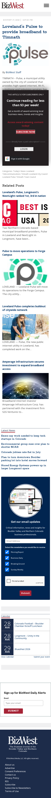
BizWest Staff (13, 72)
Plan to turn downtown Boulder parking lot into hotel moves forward (24, 459)
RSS (7, 781)
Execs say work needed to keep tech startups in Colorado (23, 437)
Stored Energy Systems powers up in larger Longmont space (23, 467)
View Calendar (7, 656)
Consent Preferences (15, 771)
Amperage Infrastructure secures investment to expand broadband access (23, 365)
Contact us (10, 774)
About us (9, 764)
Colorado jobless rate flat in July (21, 452)
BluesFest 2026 (22, 649)
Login (24, 149)
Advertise (10, 768)
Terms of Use (12, 791)
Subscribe (10, 784)
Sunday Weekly (17, 569)
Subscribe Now (25, 131)
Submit (25, 593)
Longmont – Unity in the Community (27, 637)
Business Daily (17, 558)
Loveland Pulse (9, 177)
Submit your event (42, 656)
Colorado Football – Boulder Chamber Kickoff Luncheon (29, 624)
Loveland (30, 171)
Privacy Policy (12, 777)
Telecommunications (11, 174)
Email (6, 698)
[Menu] (46, 6)
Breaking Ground (18, 564)
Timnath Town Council (26, 177)
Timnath (25, 174)
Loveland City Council (38, 174)
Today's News (19, 171)
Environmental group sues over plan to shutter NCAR (25, 446)
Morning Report (17, 552)
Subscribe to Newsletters (18, 787)
